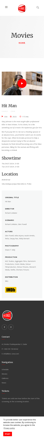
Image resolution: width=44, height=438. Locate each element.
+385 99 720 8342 (11, 349)
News (4, 383)
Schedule (5, 369)
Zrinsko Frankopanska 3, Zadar (15, 344)
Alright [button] (7, 434)
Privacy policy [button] (9, 428)
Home (22, 43)
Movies (4, 374)
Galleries (5, 378)
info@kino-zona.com (11, 354)
